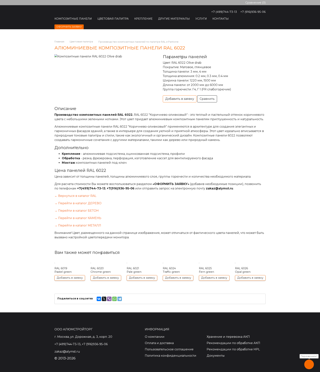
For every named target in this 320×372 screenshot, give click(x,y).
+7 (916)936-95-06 (253, 12)
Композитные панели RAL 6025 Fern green (214, 271)
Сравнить (207, 99)
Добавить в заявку (179, 99)
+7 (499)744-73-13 (224, 12)
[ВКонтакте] (99, 299)
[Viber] (109, 299)
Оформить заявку (69, 26)
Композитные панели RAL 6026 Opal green (250, 271)
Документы (216, 355)
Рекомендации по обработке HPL (233, 349)
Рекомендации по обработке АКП (233, 343)
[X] (104, 299)
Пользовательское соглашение (169, 349)
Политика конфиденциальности (170, 355)
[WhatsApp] (114, 299)
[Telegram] (119, 299)
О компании (154, 336)
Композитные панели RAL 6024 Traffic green (178, 271)
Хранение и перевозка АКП (228, 336)
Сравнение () (255, 2)
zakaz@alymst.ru (219, 188)
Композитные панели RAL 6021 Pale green (142, 271)
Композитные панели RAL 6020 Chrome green (106, 271)
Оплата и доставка (159, 343)
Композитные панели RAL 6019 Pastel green (69, 271)
